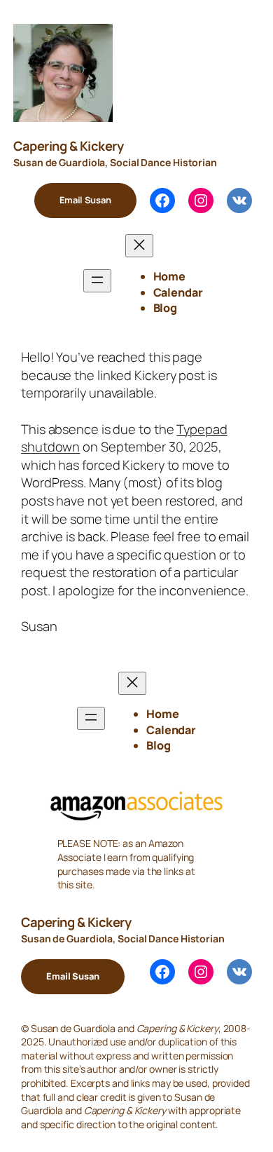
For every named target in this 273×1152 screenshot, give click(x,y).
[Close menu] (139, 245)
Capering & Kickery (68, 145)
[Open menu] (97, 280)
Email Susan (85, 200)
